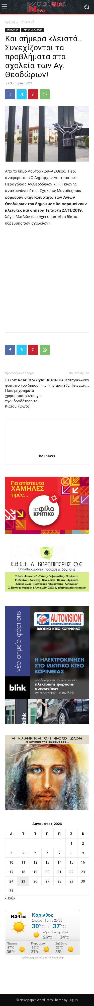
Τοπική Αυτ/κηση (33, 30)
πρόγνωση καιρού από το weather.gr (43, 957)
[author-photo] (47, 449)
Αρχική (10, 22)
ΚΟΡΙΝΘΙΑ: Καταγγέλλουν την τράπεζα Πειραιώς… (68, 383)
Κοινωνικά (27, 22)
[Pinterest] (33, 94)
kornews (47, 455)
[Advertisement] (47, 279)
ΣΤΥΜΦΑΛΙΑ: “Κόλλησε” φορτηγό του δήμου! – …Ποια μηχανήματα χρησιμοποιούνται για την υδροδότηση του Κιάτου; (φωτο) (25, 393)
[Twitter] (22, 94)
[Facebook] (10, 94)
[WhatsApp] (45, 94)
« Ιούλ (10, 898)
